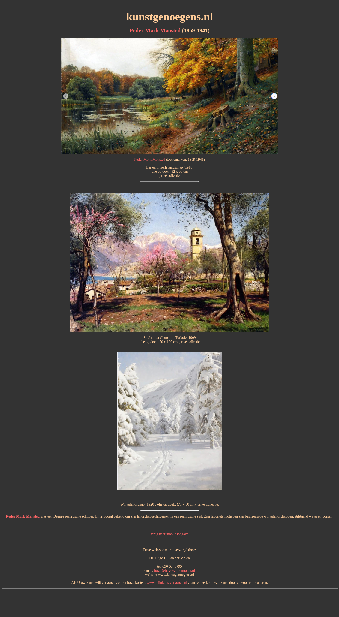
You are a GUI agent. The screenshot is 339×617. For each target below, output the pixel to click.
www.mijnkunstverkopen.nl (166, 582)
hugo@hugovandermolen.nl (174, 570)
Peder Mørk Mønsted (155, 30)
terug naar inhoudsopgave (169, 534)
